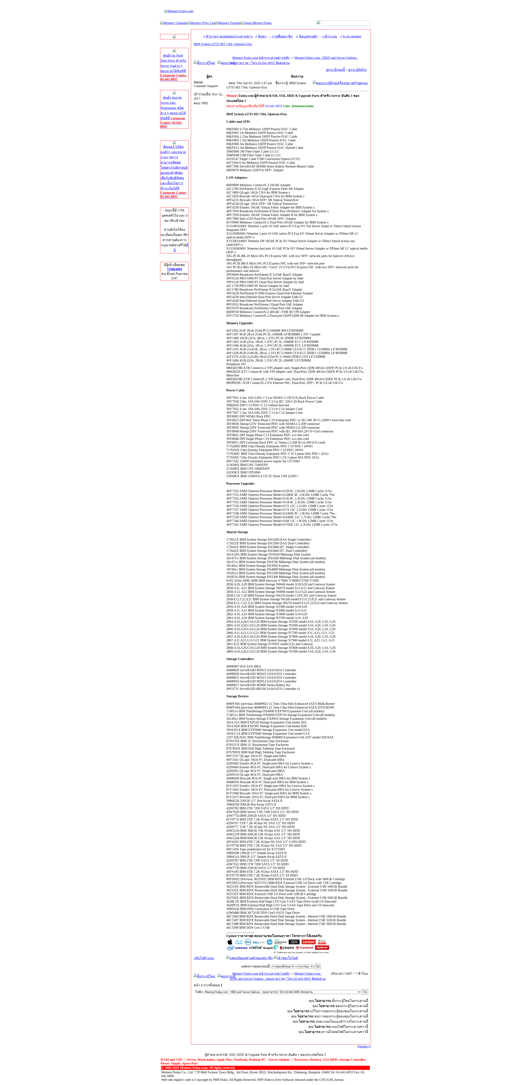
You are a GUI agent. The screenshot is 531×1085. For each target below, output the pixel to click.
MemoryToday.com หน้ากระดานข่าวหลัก (261, 57)
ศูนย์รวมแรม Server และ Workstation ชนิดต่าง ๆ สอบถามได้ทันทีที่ (173, 112)
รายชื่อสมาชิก (282, 36)
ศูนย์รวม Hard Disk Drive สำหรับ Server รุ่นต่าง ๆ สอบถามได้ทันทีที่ (174, 67)
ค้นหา (262, 36)
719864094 (174, 269)
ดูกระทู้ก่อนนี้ (335, 70)
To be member (351, 36)
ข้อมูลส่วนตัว (308, 36)
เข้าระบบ (330, 36)
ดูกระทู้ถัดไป (357, 70)
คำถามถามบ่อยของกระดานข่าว (229, 36)
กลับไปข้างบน (204, 958)
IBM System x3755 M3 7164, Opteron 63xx (223, 44)
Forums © (364, 1046)
